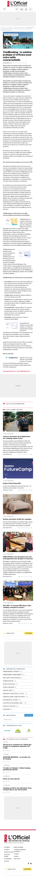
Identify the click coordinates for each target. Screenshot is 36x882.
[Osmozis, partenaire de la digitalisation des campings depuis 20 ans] (18, 421)
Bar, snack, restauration (11, 677)
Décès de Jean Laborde (11, 779)
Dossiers (6, 849)
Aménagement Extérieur (11, 671)
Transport (6, 709)
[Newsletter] (22, 9)
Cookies (16, 856)
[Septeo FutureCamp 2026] (18, 468)
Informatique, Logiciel (10, 700)
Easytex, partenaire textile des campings (17, 519)
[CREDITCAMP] (28, 730)
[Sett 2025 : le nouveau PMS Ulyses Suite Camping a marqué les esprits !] (18, 591)
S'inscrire (28, 633)
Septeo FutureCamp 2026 (12, 483)
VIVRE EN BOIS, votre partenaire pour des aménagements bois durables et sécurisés (18, 558)
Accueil (3, 27)
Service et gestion (9, 706)
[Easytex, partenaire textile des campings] (18, 504)
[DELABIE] (7, 730)
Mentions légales (18, 847)
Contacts (16, 854)
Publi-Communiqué (19, 27)
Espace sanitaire (8, 687)
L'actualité (9, 27)
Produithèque (8, 858)
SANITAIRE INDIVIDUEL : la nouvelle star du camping (16, 758)
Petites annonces (9, 852)
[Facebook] (28, 863)
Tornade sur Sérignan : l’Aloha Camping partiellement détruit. (16, 769)
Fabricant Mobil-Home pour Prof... (14, 696)
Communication (8, 681)
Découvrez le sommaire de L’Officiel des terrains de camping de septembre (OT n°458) (17, 746)
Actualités (7, 847)
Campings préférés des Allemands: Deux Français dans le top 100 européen (17, 789)
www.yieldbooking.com (23, 371)
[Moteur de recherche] (30, 9)
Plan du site (17, 858)
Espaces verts (7, 690)
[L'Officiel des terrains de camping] (18, 4)
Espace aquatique (9, 684)
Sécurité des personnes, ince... (13, 703)
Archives (6, 861)
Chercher (28, 715)
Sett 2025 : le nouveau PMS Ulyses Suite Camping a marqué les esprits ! (17, 606)
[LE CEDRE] (18, 730)
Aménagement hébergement (12, 674)
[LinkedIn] (30, 863)
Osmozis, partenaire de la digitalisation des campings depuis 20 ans (16, 437)
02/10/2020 (17, 62)
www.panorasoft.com (9, 371)
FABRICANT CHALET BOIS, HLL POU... (14, 693)
